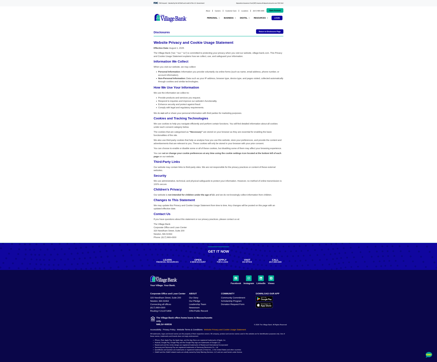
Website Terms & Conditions (190, 330)
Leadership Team (197, 304)
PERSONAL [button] (212, 18)
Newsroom (194, 307)
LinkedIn (261, 283)
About (208, 11)
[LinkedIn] (261, 278)
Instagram (249, 283)
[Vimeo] (271, 278)
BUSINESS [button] (229, 18)
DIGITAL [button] (243, 18)
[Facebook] (236, 278)
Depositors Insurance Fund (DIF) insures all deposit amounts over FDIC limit (259, 3)
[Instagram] (249, 278)
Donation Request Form (232, 304)
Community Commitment (233, 297)
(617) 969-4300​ (258, 11)
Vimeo (271, 283)
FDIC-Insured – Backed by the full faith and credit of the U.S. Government (181, 3)
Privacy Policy (169, 330)
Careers (218, 11)
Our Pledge (194, 301)
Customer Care (230, 11)
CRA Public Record (198, 311)
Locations (244, 11)
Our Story (193, 297)
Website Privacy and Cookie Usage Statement (225, 330)
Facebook (236, 283)
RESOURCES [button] (260, 18)
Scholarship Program (231, 301)
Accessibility (155, 330)
